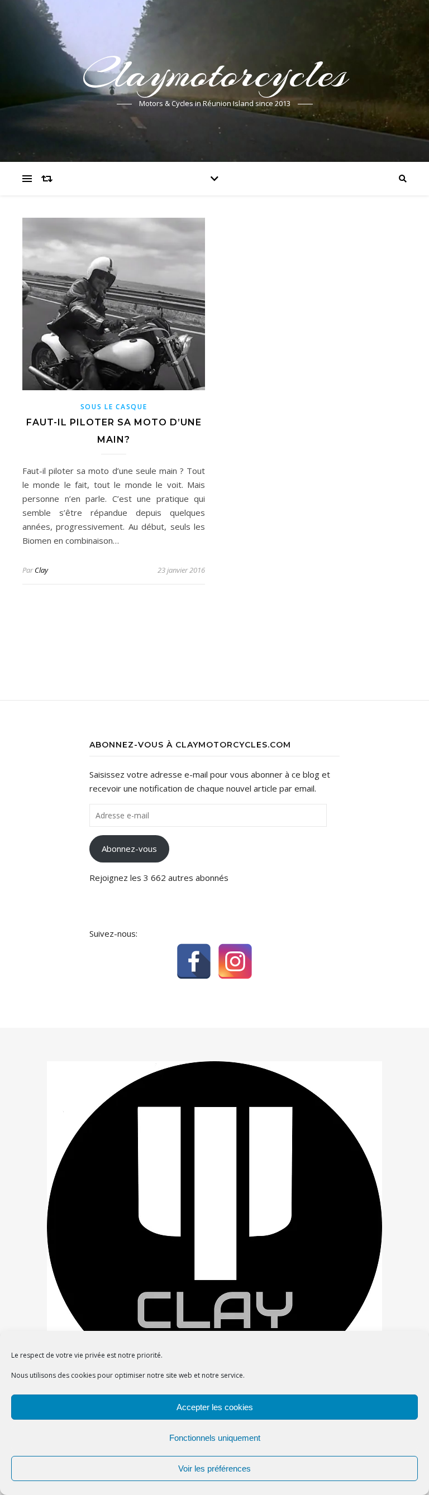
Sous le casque (113, 406)
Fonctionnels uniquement (214, 1438)
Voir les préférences (214, 1468)
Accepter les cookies (215, 1407)
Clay (41, 570)
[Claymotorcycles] (214, 1227)
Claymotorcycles (214, 73)
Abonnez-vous (129, 848)
